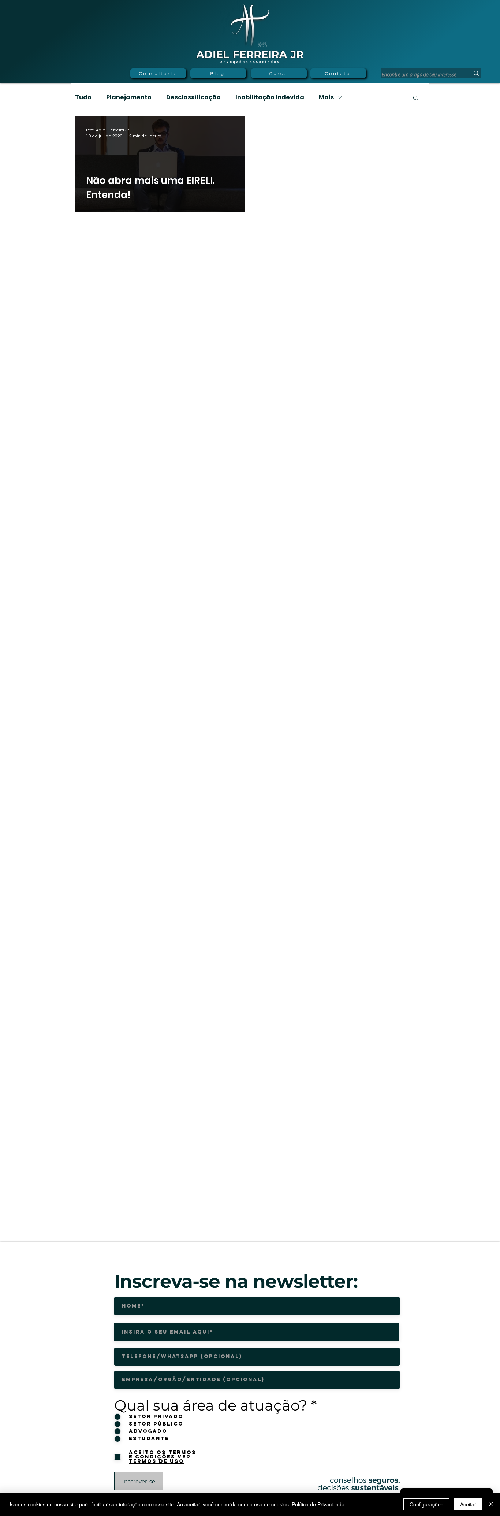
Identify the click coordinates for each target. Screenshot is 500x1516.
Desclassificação (193, 97)
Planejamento (129, 97)
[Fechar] (491, 1504)
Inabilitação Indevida (269, 97)
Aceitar (468, 1504)
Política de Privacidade (318, 1504)
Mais (326, 97)
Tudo (83, 97)
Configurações (426, 1504)
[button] (415, 98)
